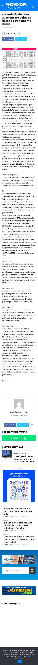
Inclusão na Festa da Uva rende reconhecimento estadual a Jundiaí (17, 525)
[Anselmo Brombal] (4, 33)
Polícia (5, 506)
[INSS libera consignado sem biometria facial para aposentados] (7, 454)
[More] (30, 39)
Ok (19, 662)
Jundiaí (5, 520)
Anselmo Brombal (14, 34)
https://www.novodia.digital (19, 415)
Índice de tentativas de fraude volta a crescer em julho (18, 511)
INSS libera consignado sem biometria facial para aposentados (24, 457)
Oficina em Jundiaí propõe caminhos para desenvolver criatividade (19, 539)
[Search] (32, 570)
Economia (6, 24)
